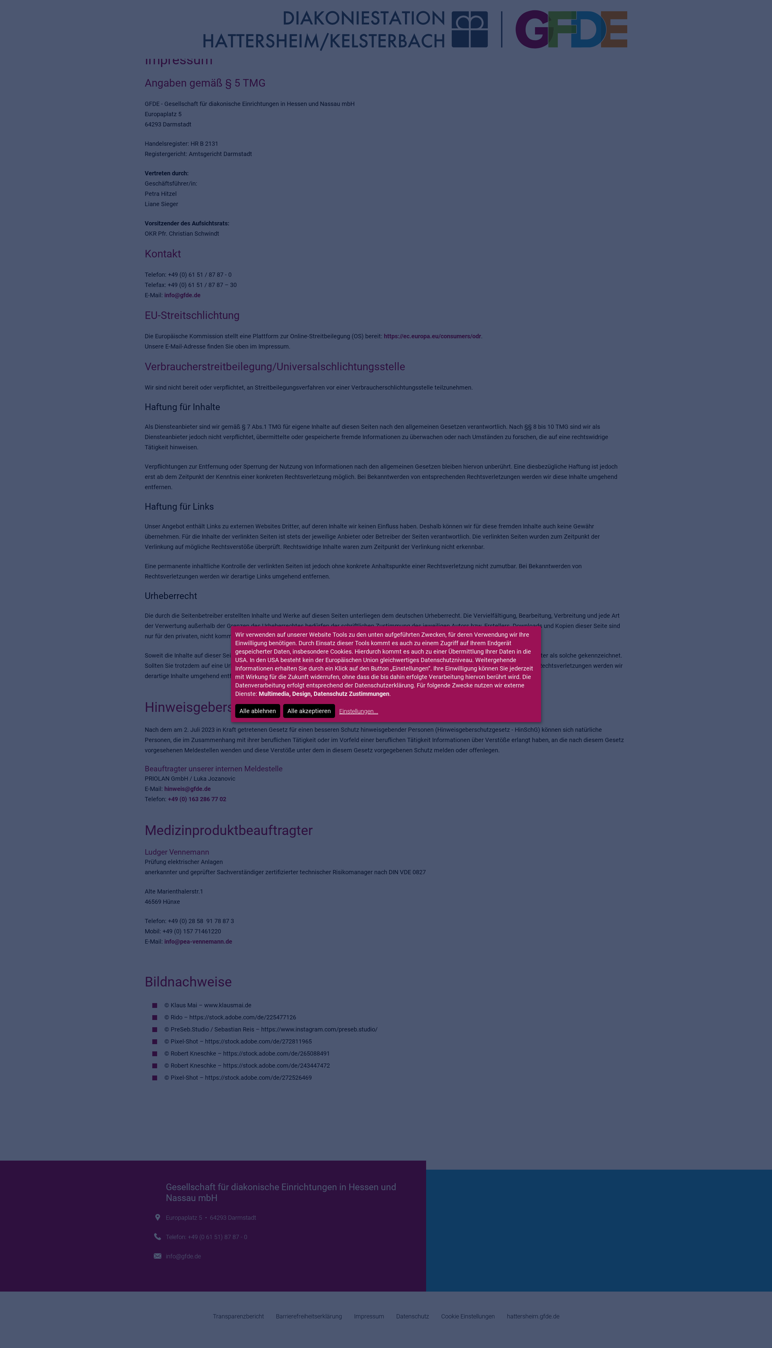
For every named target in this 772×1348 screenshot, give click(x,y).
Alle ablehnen (257, 711)
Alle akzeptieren (309, 711)
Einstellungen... (358, 711)
